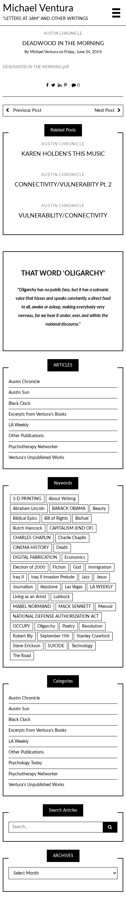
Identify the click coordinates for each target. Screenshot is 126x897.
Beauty (99, 509)
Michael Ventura (38, 8)
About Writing (62, 499)
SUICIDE (56, 646)
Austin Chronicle (63, 34)
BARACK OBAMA (68, 509)
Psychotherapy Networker (33, 447)
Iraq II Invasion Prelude (52, 577)
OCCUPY (21, 626)
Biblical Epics (25, 518)
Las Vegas (74, 587)
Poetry (68, 626)
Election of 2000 (29, 567)
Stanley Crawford (93, 636)
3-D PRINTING (27, 499)
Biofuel (81, 518)
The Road (22, 656)
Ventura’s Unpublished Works (36, 458)
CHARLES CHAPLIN (32, 538)
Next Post (104, 110)
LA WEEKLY (101, 587)
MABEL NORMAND (32, 607)
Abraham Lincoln (29, 509)
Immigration (99, 567)
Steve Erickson (26, 646)
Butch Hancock (27, 528)
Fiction (59, 567)
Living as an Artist (29, 597)
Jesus (102, 577)
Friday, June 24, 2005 (83, 52)
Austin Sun (19, 392)
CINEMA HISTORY (31, 548)
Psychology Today (25, 763)
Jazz (85, 577)
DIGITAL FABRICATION (35, 557)
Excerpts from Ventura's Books (37, 730)
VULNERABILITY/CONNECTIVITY (63, 216)
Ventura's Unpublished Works (36, 785)
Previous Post (26, 110)
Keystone (48, 587)
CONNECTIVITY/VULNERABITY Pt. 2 (63, 185)
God (77, 567)
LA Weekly (18, 425)
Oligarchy (46, 626)
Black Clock (19, 403)
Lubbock (62, 597)
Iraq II (18, 577)
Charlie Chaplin (72, 538)
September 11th (54, 636)
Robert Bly (23, 636)
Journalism (23, 587)
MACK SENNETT (74, 607)
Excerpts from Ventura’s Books (37, 414)
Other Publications (26, 436)
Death (62, 548)
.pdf (36, 67)
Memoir (105, 607)
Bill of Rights (56, 518)
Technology (82, 646)
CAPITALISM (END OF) (71, 528)
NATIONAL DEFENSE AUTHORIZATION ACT (56, 616)
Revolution (92, 626)
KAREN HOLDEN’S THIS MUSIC (63, 154)
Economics (75, 557)
